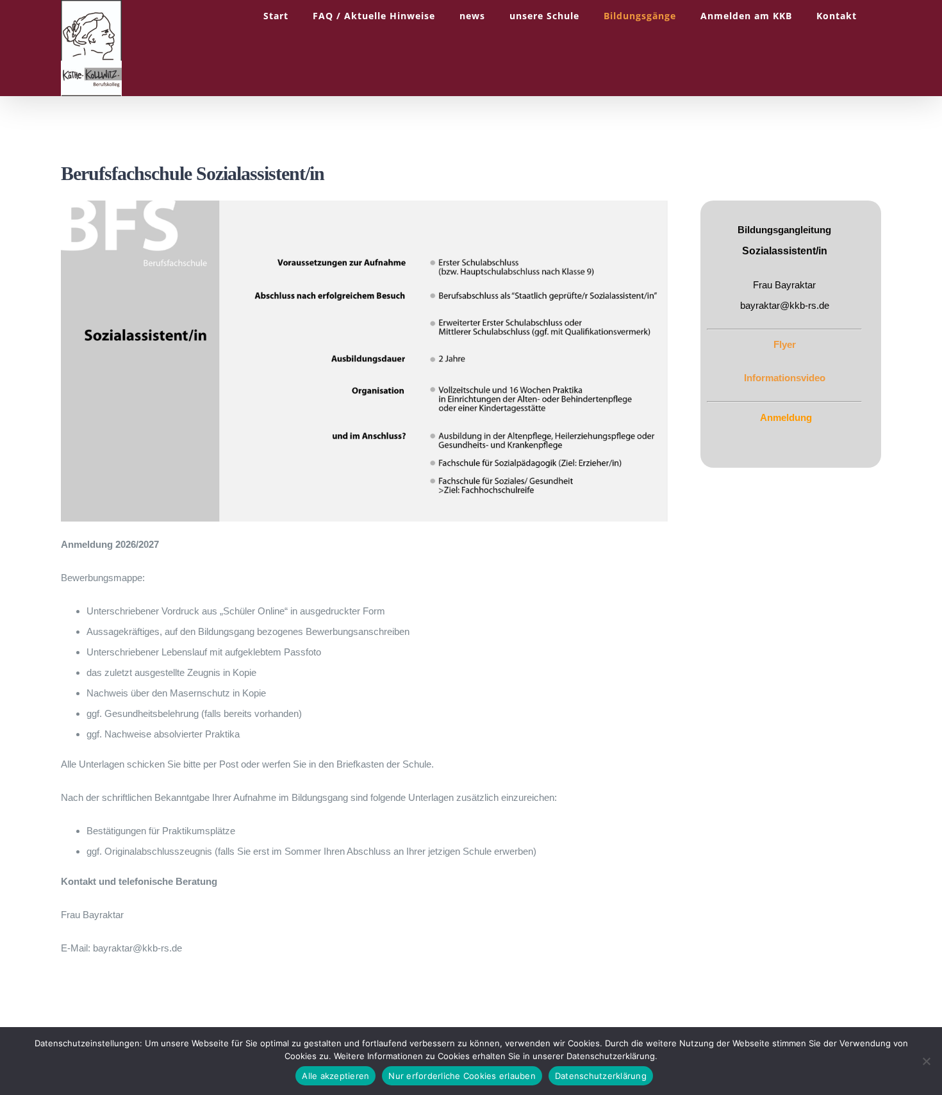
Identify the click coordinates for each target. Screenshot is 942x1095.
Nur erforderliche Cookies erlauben (462, 1076)
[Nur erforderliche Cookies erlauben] (926, 1061)
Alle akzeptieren (335, 1076)
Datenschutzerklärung (601, 1076)
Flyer (784, 344)
